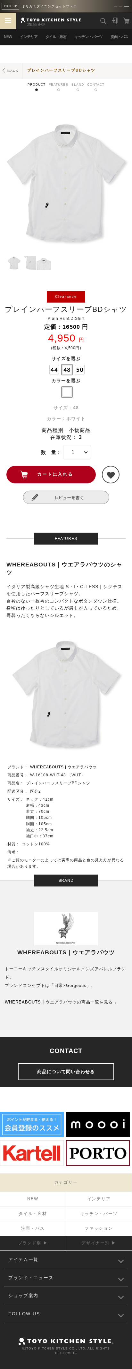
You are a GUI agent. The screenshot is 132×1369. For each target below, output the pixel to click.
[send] (111, 474)
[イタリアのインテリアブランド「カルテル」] (32, 1164)
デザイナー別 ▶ (98, 1243)
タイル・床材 (56, 37)
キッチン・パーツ (88, 37)
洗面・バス (119, 37)
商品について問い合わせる (66, 1071)
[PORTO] (98, 1164)
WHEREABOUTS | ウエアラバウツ (63, 767)
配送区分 (15, 791)
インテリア (28, 37)
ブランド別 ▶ (33, 1243)
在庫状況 (61, 437)
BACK (13, 71)
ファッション (99, 1228)
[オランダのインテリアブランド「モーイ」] (98, 1136)
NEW (8, 37)
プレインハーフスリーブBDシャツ (61, 70)
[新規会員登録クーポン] (32, 1136)
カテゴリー (66, 1182)
